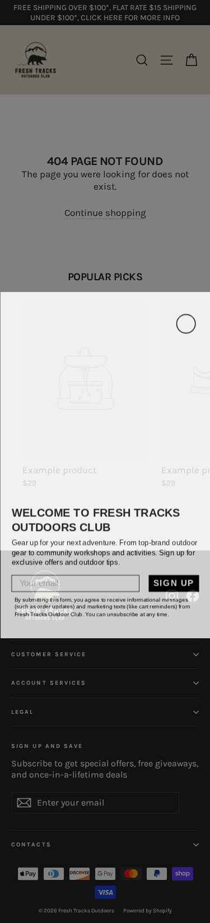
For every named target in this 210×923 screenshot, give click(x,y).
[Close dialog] (185, 320)
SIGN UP (173, 580)
